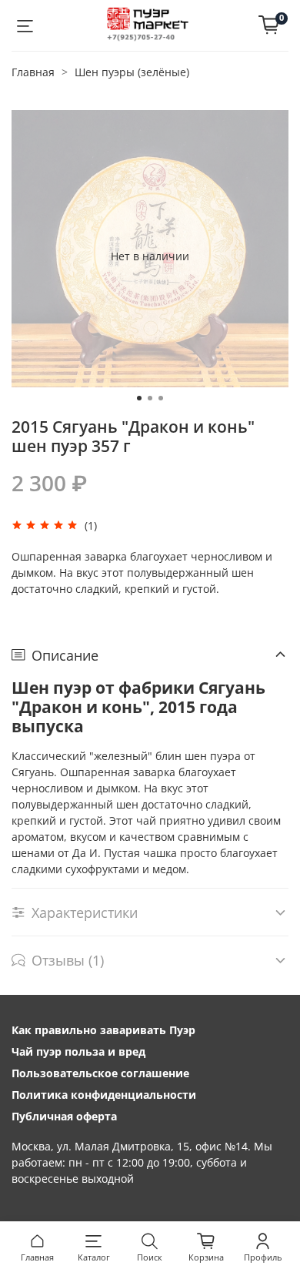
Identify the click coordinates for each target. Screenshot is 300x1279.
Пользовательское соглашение (100, 1073)
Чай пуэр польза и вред (78, 1051)
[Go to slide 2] (150, 398)
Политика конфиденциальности (104, 1094)
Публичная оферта (64, 1116)
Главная (33, 72)
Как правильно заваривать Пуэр (103, 1030)
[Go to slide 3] (160, 398)
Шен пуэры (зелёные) (132, 72)
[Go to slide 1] (139, 398)
